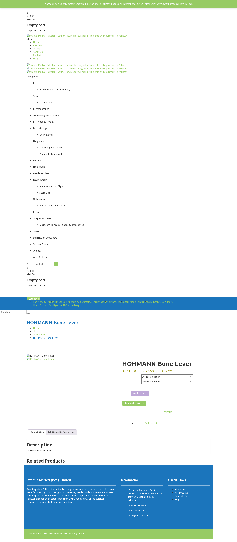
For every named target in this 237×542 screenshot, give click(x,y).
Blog (35, 58)
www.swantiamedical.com (170, 3)
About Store (181, 489)
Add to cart (140, 393)
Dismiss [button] (189, 3)
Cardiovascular (100, 301)
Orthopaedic (39, 334)
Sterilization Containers (136, 301)
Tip (123, 376)
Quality (36, 48)
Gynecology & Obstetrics (80, 301)
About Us (38, 51)
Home (36, 42)
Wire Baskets (155, 301)
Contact (37, 55)
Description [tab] (37, 432)
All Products (181, 492)
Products (37, 45)
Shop (35, 331)
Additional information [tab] (61, 432)
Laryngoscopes (116, 301)
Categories (34, 298)
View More (167, 301)
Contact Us (181, 496)
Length (125, 381)
